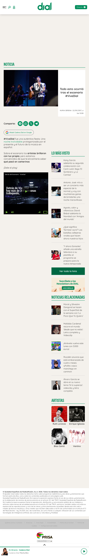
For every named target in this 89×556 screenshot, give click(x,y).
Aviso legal (39, 523)
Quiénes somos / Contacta (13, 523)
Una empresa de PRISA (44, 535)
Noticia (9, 64)
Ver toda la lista (68, 271)
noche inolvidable (13, 141)
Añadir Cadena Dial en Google (20, 132)
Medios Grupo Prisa (44, 541)
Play (84, 551)
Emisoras (29, 523)
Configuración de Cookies (49, 526)
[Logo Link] (44, 6)
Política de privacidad (66, 523)
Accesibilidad (51, 523)
